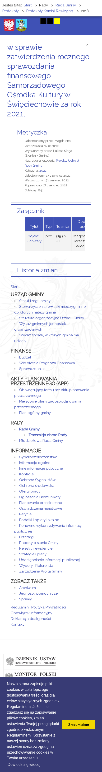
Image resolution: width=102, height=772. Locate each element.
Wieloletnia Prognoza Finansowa (47, 363)
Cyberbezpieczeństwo (38, 457)
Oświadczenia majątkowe (40, 508)
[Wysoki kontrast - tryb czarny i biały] (43, 21)
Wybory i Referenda (36, 565)
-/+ (87, 45)
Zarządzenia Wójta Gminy (40, 571)
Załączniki (31, 210)
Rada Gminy (29, 429)
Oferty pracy (29, 491)
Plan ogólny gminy (35, 413)
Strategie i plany (32, 554)
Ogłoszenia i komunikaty (39, 497)
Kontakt (17, 624)
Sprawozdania (31, 369)
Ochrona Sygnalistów (37, 480)
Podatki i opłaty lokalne (39, 520)
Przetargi (26, 537)
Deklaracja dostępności (31, 619)
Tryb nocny (34, 21)
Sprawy (25, 599)
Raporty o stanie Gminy (38, 543)
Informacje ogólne (34, 463)
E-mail (90, 123)
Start (15, 287)
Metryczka (32, 132)
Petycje (25, 514)
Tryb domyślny (25, 21)
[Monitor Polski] (31, 676)
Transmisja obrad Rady (48, 435)
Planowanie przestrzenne (40, 503)
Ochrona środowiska (36, 485)
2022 (42, 170)
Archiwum (27, 588)
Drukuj (84, 123)
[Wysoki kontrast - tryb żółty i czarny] (57, 21)
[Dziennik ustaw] (31, 661)
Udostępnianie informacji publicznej (49, 560)
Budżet (25, 357)
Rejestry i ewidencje (35, 548)
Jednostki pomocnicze (38, 593)
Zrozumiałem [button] (78, 725)
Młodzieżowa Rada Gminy (41, 440)
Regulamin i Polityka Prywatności (38, 607)
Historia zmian (37, 270)
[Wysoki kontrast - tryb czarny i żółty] (50, 21)
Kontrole (26, 474)
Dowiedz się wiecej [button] (24, 764)
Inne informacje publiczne (41, 468)
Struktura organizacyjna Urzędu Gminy (51, 318)
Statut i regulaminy (35, 301)
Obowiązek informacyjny (31, 613)
